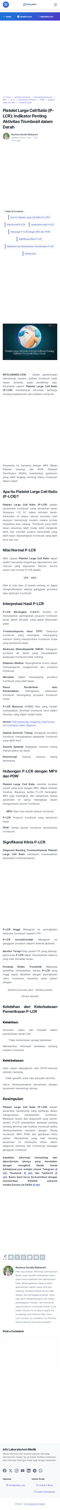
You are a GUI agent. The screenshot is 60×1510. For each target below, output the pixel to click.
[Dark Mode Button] (55, 4)
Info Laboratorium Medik (34, 1504)
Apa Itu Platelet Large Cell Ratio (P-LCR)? (30, 217)
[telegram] (30, 1257)
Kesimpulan (30, 253)
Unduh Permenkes (45, 1492)
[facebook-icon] (4, 1471)
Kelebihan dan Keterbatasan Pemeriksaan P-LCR (30, 246)
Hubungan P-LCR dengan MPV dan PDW (30, 231)
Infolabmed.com (16, 1485)
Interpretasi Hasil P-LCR (42, 224)
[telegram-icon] (34, 1471)
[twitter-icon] (10, 1471)
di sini (28, 1173)
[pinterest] (36, 1257)
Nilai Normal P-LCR (16, 224)
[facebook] (11, 1257)
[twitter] (17, 1257)
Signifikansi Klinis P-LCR (30, 239)
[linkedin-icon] (28, 1471)
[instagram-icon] (16, 1471)
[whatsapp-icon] (40, 1471)
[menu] (6, 5)
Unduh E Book (45, 1485)
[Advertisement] (30, 60)
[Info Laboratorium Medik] (30, 4)
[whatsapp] (23, 1257)
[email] (42, 1257)
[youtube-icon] (22, 1471)
